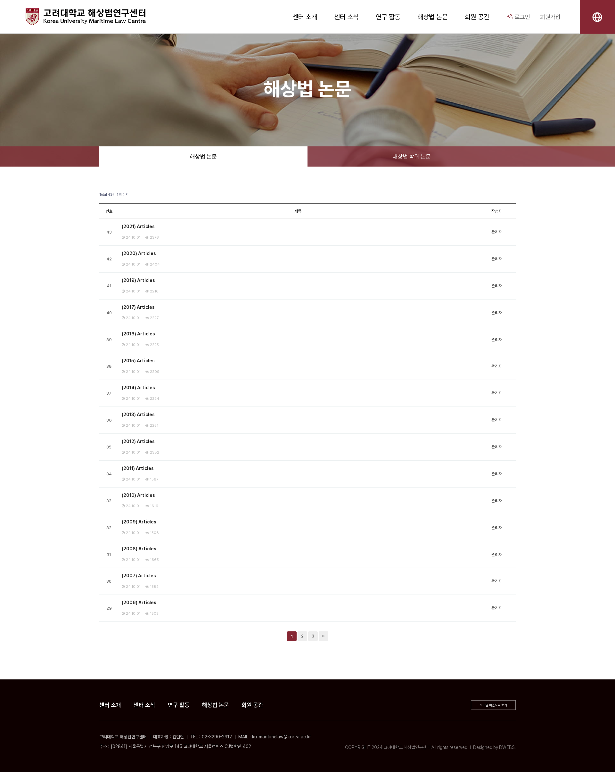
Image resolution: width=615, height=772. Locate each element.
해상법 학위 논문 (411, 156)
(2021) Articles (138, 226)
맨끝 (323, 636)
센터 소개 (304, 17)
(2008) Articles (139, 549)
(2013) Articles (138, 414)
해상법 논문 (432, 17)
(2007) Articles (139, 576)
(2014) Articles (138, 387)
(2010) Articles (138, 495)
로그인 (521, 16)
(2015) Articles (138, 361)
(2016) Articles (138, 334)
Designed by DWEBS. (494, 747)
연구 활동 (388, 17)
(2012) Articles (138, 441)
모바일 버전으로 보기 (493, 705)
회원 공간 (477, 17)
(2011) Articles (138, 468)
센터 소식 (346, 17)
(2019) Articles (138, 280)
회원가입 (550, 16)
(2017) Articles (138, 307)
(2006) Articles (139, 602)
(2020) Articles (139, 253)
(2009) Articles (139, 522)
